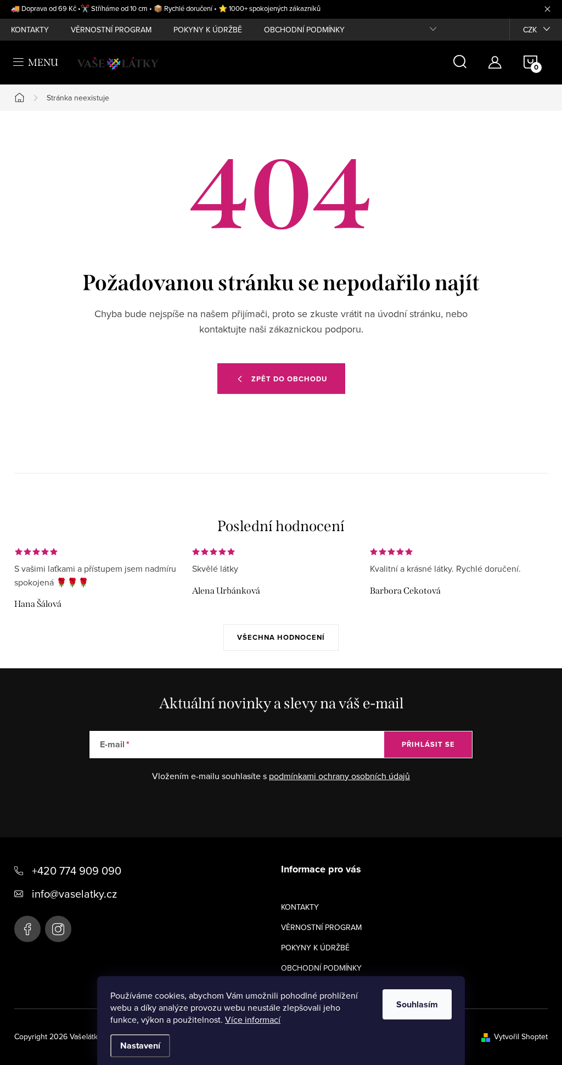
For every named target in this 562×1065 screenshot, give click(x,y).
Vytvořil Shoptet (521, 1036)
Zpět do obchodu (289, 379)
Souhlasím (417, 1004)
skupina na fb (27, 929)
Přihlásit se (428, 744)
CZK (530, 29)
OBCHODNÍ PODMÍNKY (304, 29)
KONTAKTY (30, 29)
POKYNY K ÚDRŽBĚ (207, 29)
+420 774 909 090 (76, 870)
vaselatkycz (58, 929)
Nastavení (140, 1045)
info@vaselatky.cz (74, 893)
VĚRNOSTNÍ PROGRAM (111, 29)
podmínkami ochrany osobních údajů (339, 776)
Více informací (252, 1019)
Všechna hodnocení (281, 637)
